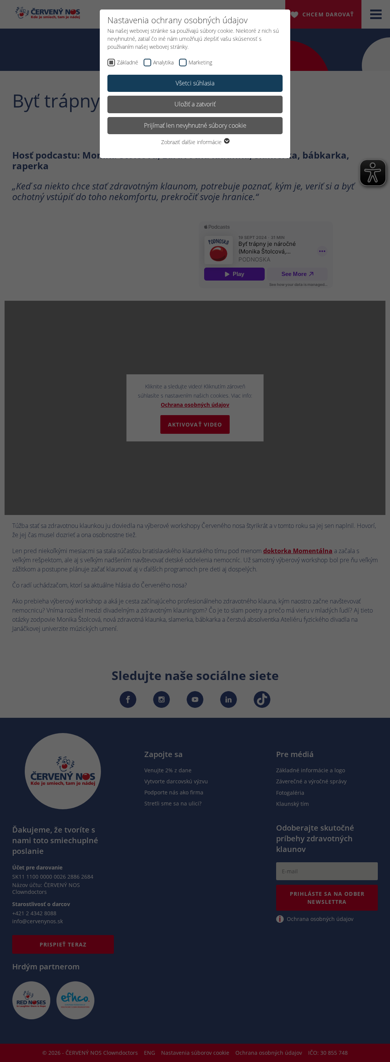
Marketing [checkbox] (200, 62)
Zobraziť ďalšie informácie (192, 142)
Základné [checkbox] (127, 62)
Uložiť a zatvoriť (195, 104)
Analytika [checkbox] (163, 62)
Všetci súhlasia (195, 83)
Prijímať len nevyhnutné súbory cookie (195, 125)
